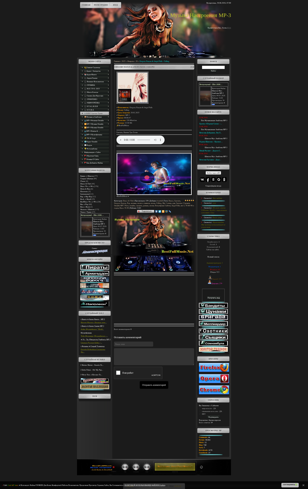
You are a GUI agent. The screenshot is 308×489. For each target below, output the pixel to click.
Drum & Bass (85, 189)
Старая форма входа (213, 186)
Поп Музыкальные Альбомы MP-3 (214, 120)
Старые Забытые (86, 178)
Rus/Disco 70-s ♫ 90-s (88, 201)
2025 (123, 61)
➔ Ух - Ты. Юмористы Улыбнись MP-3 (96, 339)
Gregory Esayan (120, 203)
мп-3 (182, 205)
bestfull (160, 200)
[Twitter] (160, 211)
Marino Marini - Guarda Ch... (93, 365)
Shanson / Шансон (87, 209)
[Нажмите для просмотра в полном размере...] (132, 103)
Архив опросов (215, 420)
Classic (82, 181)
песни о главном (143, 203)
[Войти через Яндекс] (213, 179)
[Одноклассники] (163, 211)
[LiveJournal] (170, 211)
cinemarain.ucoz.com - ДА (212, 411)
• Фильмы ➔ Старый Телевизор (93, 346)
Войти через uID (213, 173)
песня (152, 205)
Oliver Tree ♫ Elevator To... (92, 374)
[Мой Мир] (166, 211)
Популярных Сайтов (163, 205)
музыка (133, 203)
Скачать (177, 200)
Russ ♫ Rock (85, 207)
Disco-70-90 (124, 208)
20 (137, 61)
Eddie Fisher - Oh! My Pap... (92, 370)
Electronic (84, 191)
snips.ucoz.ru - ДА (209, 408)
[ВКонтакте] (156, 211)
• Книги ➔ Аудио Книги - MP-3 (93, 319)
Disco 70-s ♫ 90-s (87, 186)
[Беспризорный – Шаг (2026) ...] (86, 231)
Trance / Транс (85, 212)
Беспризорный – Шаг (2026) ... (92, 215)
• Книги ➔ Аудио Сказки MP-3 (92, 326)
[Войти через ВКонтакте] (202, 179)
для (173, 203)
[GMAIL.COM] (94, 253)
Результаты (203, 420)
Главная (86, 5)
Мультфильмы (86, 332)
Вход (115, 5)
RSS (229, 27)
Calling (159, 203)
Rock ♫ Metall (85, 199)
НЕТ (203, 414)
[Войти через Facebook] (207, 179)
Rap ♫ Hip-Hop (86, 196)
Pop (128, 203)
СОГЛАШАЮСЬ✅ (290, 484)
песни (153, 203)
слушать (139, 205)
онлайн (132, 205)
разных (146, 205)
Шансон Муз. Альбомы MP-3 (99, 222)
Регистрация (101, 5)
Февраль (130, 61)
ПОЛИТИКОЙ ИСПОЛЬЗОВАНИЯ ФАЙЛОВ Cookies (144, 485)
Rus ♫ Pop (84, 204)
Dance (171, 200)
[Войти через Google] (218, 179)
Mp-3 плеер (167, 203)
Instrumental (85, 194)
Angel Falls (175, 205)
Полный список (213, 257)
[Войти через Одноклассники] (224, 179)
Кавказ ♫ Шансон (87, 176)
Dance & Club (85, 183)
